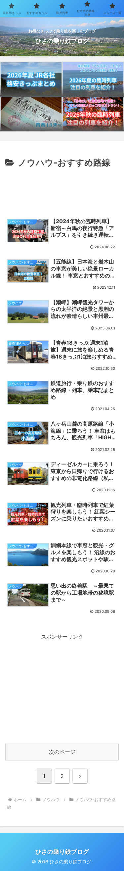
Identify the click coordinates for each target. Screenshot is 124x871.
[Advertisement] (62, 190)
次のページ (62, 752)
